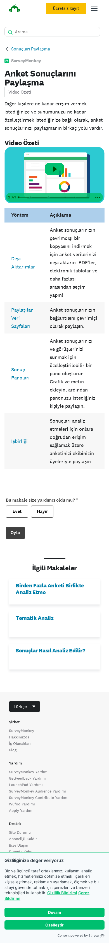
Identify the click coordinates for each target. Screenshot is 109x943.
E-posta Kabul (21, 851)
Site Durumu (20, 832)
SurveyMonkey (21, 730)
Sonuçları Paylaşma (30, 49)
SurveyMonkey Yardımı (29, 771)
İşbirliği (19, 441)
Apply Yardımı (21, 810)
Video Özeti (19, 92)
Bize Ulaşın (18, 845)
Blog (12, 749)
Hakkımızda (19, 737)
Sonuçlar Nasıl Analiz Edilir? (50, 650)
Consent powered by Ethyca (78, 935)
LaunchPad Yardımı (26, 784)
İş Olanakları (20, 743)
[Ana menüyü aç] (94, 8)
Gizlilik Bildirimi (62, 892)
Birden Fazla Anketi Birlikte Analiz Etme (50, 589)
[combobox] (24, 706)
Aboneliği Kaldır (23, 838)
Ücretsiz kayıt (66, 8)
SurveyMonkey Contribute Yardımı (38, 797)
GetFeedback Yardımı (27, 778)
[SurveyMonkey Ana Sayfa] (14, 9)
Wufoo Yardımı (22, 804)
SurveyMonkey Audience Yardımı (37, 791)
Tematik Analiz (34, 618)
